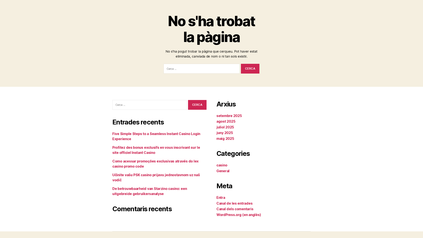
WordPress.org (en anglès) (238, 215)
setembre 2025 (229, 116)
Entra (220, 198)
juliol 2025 (225, 127)
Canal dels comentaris (234, 209)
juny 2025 (224, 133)
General (223, 171)
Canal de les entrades (234, 203)
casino (221, 165)
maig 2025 (225, 139)
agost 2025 (225, 121)
